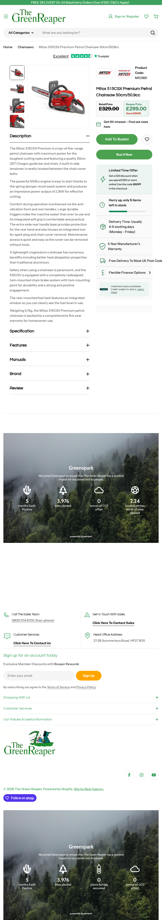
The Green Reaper (28, 789)
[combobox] (81, 33)
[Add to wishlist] (147, 139)
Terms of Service (58, 687)
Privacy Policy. (86, 687)
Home (7, 47)
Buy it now (124, 154)
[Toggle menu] (5, 16)
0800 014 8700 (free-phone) (33, 620)
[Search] (152, 32)
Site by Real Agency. (89, 789)
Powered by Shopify (57, 789)
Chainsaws (26, 47)
